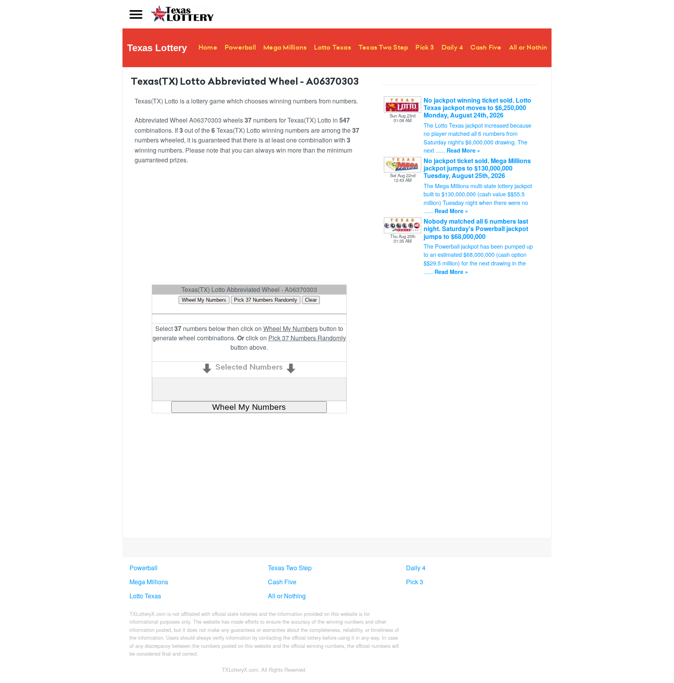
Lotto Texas (332, 47)
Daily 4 (452, 47)
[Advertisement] (249, 228)
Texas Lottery (157, 48)
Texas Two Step (383, 47)
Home (208, 47)
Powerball (240, 47)
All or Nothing (530, 47)
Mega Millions (285, 47)
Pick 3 (424, 47)
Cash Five (485, 47)
